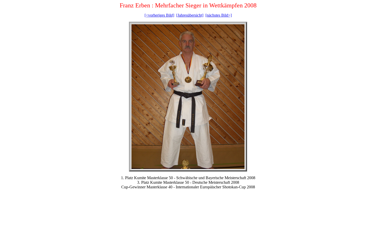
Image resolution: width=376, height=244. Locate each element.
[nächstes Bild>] (218, 15)
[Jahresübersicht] (189, 15)
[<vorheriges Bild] (159, 15)
